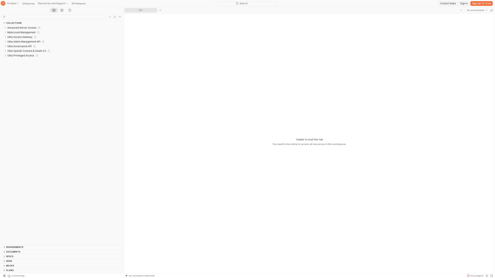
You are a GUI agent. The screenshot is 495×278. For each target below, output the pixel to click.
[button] (491, 10)
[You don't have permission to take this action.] (160, 10)
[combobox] (477, 10)
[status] (16, 276)
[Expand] (5, 27)
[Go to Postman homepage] (3, 3)
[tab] (54, 10)
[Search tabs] (460, 10)
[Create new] (110, 16)
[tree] (62, 135)
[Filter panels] (4, 17)
